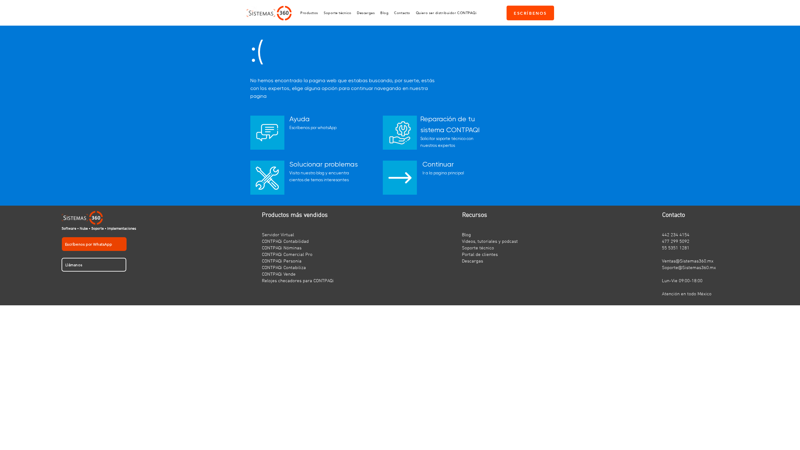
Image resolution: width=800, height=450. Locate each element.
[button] (309, 13)
